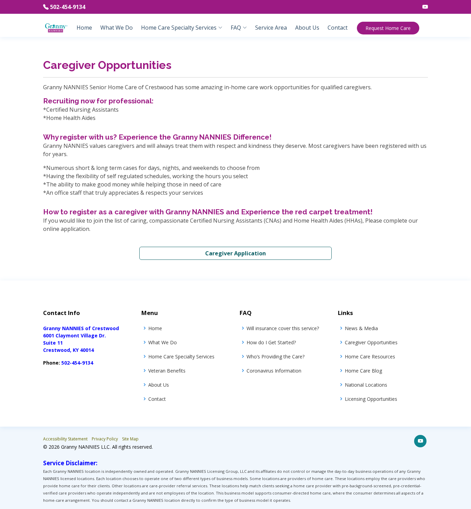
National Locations (366, 384)
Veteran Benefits (167, 370)
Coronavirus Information (274, 370)
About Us (307, 27)
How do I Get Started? (271, 342)
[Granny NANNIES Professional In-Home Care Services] (56, 27)
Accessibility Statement (65, 439)
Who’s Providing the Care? (275, 356)
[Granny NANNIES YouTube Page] (422, 7)
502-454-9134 (67, 7)
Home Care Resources (370, 356)
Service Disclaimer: (70, 463)
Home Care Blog (363, 370)
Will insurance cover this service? (283, 328)
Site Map (130, 439)
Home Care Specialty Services (181, 356)
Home (84, 27)
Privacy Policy (105, 439)
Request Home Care (388, 28)
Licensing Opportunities (371, 399)
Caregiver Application (235, 253)
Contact (338, 27)
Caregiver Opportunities (371, 342)
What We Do (116, 27)
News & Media (361, 328)
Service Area (271, 27)
